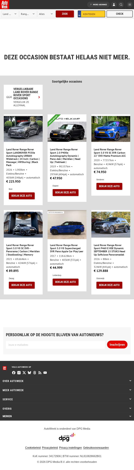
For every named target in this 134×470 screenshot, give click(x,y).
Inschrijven (117, 344)
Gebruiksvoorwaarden (96, 447)
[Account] (114, 4)
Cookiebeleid (33, 447)
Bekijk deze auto (21, 195)
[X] (24, 373)
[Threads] (35, 373)
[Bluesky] (29, 373)
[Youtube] (45, 373)
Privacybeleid (50, 447)
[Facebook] (14, 373)
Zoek (65, 13)
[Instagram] (19, 373)
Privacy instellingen (70, 447)
